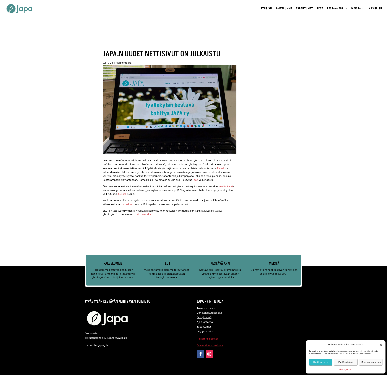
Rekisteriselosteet (207, 338)
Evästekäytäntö (344, 369)
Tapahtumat (304, 9)
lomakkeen (127, 204)
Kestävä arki (336, 9)
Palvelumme (284, 9)
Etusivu (266, 9)
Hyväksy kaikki (320, 362)
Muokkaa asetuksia (371, 362)
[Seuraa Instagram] (209, 354)
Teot (320, 9)
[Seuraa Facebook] (200, 354)
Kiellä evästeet (345, 362)
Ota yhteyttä (204, 317)
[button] (380, 344)
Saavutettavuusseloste (210, 345)
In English (375, 9)
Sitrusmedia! (144, 214)
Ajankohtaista (124, 62)
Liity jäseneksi (205, 331)
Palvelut (221, 168)
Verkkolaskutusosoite (209, 312)
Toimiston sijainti (206, 308)
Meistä (356, 9)
